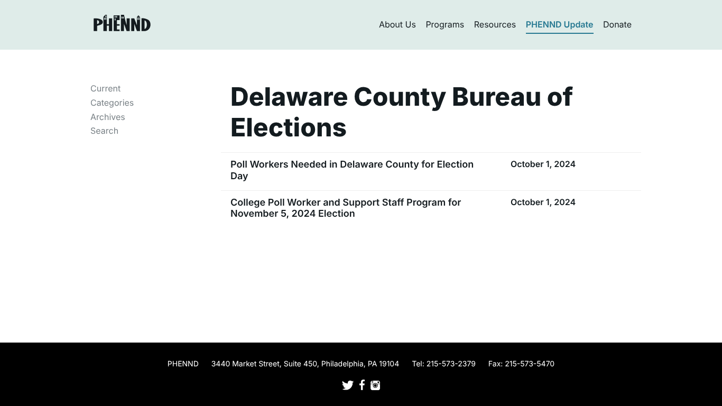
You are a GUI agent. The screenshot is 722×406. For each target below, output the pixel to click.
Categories (112, 102)
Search (104, 130)
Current (105, 88)
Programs (444, 24)
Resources (495, 24)
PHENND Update (560, 24)
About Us (397, 24)
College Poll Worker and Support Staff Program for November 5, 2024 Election (345, 208)
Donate (617, 24)
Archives (107, 117)
